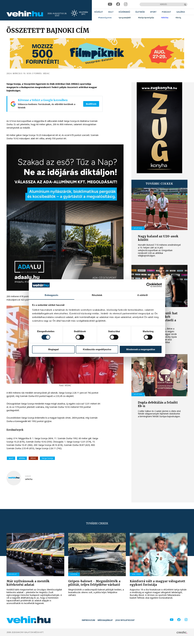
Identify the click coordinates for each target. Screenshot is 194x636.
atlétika (22, 458)
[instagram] (125, 4)
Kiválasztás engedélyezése (97, 349)
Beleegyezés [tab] (51, 295)
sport (11, 458)
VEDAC (33, 458)
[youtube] (110, 4)
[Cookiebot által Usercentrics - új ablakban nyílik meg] (148, 285)
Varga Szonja (47, 458)
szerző (28, 476)
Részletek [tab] (97, 295)
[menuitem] (98, 12)
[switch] (80, 337)
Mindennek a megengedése (140, 349)
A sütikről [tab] (142, 295)
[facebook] (118, 4)
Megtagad (53, 349)
